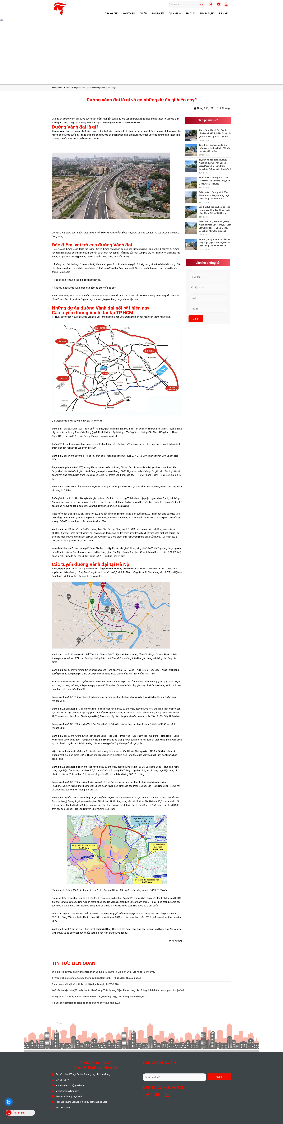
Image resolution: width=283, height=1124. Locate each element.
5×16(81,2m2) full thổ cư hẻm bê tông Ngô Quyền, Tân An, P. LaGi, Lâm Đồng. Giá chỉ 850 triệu (214, 242)
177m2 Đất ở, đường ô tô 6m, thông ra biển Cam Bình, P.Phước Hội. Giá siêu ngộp (214, 148)
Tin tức (65, 87)
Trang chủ (56, 87)
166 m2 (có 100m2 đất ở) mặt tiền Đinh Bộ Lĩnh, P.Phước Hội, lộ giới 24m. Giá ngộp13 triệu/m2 (215, 133)
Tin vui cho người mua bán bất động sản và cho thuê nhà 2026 (86, 1002)
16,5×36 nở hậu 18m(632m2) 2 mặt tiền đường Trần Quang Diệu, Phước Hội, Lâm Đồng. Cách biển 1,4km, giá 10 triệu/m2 (118, 990)
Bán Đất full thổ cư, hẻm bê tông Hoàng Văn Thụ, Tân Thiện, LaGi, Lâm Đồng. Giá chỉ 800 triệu (215, 210)
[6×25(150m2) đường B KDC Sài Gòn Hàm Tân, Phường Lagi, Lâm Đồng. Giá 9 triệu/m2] (191, 182)
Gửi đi (196, 319)
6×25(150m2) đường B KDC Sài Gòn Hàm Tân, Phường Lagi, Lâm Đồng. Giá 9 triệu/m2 (214, 180)
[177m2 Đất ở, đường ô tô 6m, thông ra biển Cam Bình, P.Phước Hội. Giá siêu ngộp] (191, 150)
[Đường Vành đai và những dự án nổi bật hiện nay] (117, 369)
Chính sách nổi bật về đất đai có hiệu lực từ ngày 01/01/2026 (85, 984)
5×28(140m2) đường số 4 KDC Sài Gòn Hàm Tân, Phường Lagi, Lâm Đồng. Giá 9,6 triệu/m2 (214, 195)
